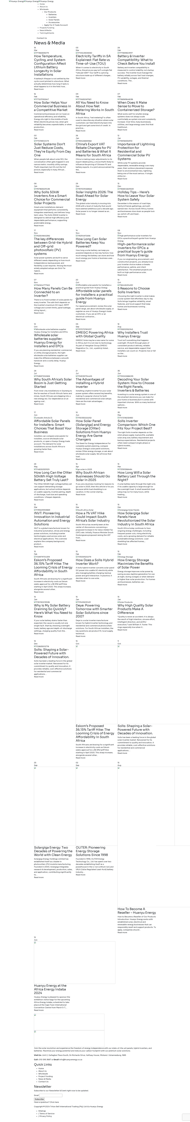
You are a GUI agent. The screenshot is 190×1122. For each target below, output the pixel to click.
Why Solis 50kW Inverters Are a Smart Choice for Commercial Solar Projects (52, 197)
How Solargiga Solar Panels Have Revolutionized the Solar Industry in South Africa (136, 518)
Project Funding (45, 1076)
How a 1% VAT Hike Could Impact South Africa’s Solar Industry (93, 516)
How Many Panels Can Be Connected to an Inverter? (53, 292)
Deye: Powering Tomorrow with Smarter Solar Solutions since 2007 (94, 610)
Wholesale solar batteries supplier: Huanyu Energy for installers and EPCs (48, 340)
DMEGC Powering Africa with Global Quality (94, 334)
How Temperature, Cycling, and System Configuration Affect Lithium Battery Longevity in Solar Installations (50, 65)
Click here (54, 1102)
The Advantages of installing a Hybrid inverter (90, 383)
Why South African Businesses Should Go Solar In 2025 (93, 476)
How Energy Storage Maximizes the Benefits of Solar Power (135, 563)
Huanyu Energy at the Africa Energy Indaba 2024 (50, 989)
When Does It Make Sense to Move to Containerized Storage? (136, 106)
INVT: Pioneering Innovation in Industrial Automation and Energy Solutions (52, 518)
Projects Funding (47, 28)
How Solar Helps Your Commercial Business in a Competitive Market (52, 106)
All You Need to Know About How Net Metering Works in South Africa (95, 108)
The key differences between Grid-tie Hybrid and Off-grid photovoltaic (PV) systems (53, 246)
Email (36, 1095)
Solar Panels (53, 20)
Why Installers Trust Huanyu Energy (133, 334)
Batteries (52, 14)
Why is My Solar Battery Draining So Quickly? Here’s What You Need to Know (53, 610)
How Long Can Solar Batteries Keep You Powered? (91, 242)
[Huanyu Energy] (16, 1)
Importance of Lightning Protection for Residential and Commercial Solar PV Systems (136, 151)
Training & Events (47, 33)
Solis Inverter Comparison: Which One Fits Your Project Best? (136, 424)
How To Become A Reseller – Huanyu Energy (137, 911)
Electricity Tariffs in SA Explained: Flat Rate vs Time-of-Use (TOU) (93, 59)
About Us (44, 7)
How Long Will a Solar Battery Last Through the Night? (136, 476)
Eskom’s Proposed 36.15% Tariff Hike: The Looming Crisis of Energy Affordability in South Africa (53, 567)
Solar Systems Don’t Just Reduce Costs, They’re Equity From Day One (52, 149)
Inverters (52, 17)
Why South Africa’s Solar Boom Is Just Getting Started (53, 383)
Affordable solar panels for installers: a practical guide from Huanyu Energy (94, 296)
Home (42, 4)
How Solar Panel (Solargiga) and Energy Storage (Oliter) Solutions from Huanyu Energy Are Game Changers (93, 430)
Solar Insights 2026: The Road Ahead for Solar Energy (94, 195)
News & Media (45, 30)
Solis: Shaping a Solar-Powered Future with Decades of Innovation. (51, 653)
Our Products (50, 12)
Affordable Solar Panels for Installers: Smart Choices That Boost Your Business (53, 426)
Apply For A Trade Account (56, 25)
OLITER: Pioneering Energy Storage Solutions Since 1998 (92, 851)
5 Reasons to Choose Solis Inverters (134, 290)
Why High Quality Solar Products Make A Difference (135, 609)
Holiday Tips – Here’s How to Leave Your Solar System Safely (136, 195)
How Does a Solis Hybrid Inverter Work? (95, 562)
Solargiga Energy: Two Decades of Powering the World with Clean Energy (53, 851)
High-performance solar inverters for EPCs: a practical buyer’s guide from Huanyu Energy (136, 249)
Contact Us (42, 38)
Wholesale (44, 9)
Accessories (54, 22)
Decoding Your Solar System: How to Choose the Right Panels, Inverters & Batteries (136, 384)
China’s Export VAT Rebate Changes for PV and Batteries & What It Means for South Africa (93, 149)
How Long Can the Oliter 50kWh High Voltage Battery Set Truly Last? (53, 476)
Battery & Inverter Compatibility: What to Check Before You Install (136, 59)
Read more (39, 89)
